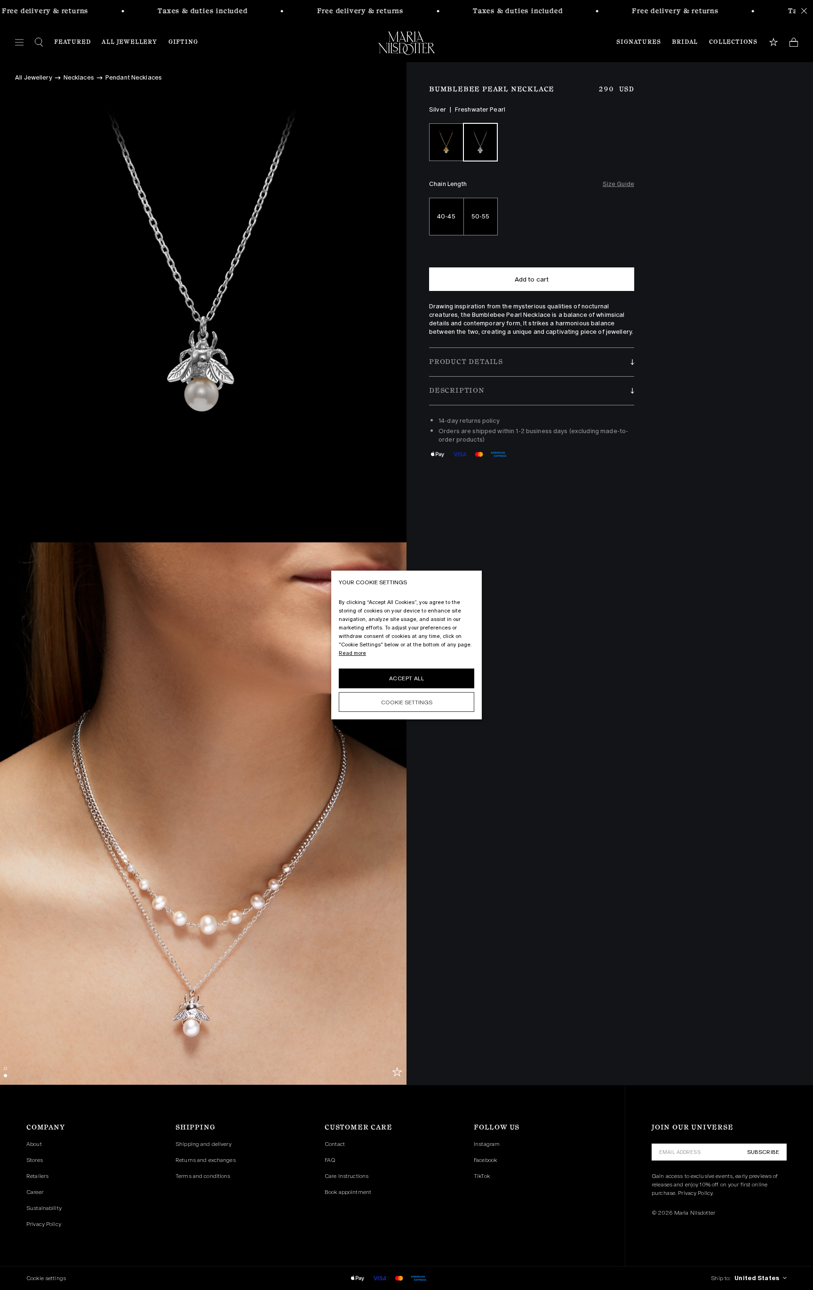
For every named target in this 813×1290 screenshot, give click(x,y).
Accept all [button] (406, 678)
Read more (352, 653)
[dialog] (406, 645)
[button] (531, 362)
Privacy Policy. (696, 1193)
